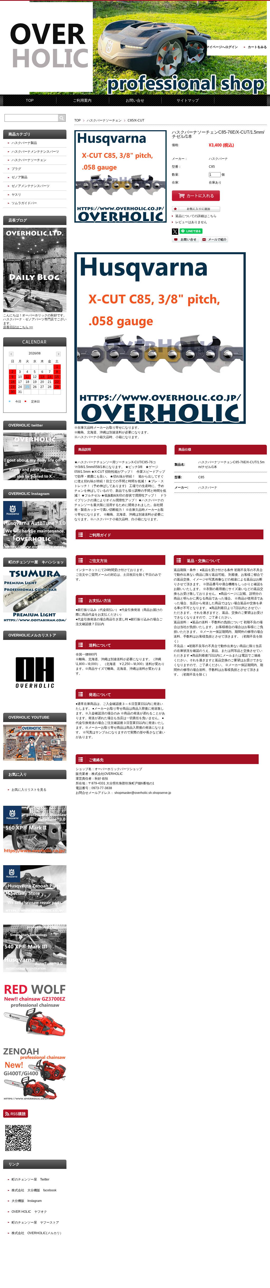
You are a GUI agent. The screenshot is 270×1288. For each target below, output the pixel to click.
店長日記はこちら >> (18, 327)
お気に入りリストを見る (29, 789)
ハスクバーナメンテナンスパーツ (35, 151)
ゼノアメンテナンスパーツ (31, 186)
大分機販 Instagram (27, 1201)
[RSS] (15, 1115)
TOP (29, 100)
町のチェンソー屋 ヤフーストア (35, 1222)
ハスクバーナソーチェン (104, 120)
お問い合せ (135, 100)
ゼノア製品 (19, 177)
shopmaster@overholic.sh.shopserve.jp (142, 793)
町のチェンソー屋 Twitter (30, 1179)
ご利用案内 (82, 100)
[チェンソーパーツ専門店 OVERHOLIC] (48, 91)
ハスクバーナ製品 (24, 143)
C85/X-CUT (136, 120)
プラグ (16, 169)
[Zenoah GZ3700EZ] (34, 1035)
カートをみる (257, 47)
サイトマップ (188, 100)
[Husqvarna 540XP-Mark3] (34, 971)
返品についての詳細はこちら (195, 216)
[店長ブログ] (34, 311)
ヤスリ (16, 194)
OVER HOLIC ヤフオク (29, 1212)
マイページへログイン (222, 47)
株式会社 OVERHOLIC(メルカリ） (37, 1233)
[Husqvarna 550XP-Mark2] (34, 912)
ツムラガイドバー (24, 203)
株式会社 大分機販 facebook (34, 1190)
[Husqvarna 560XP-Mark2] (34, 852)
